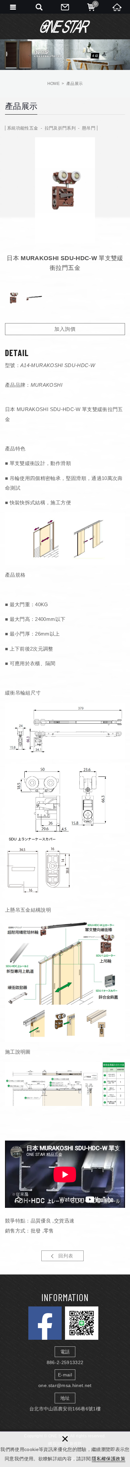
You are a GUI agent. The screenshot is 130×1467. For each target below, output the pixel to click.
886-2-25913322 (65, 1362)
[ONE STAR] (65, 26)
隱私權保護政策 (108, 1458)
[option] (65, 190)
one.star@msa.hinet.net (65, 1385)
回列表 (65, 1255)
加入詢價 (65, 329)
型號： (12, 365)
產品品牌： (18, 385)
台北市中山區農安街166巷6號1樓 (65, 1408)
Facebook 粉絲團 (45, 1323)
